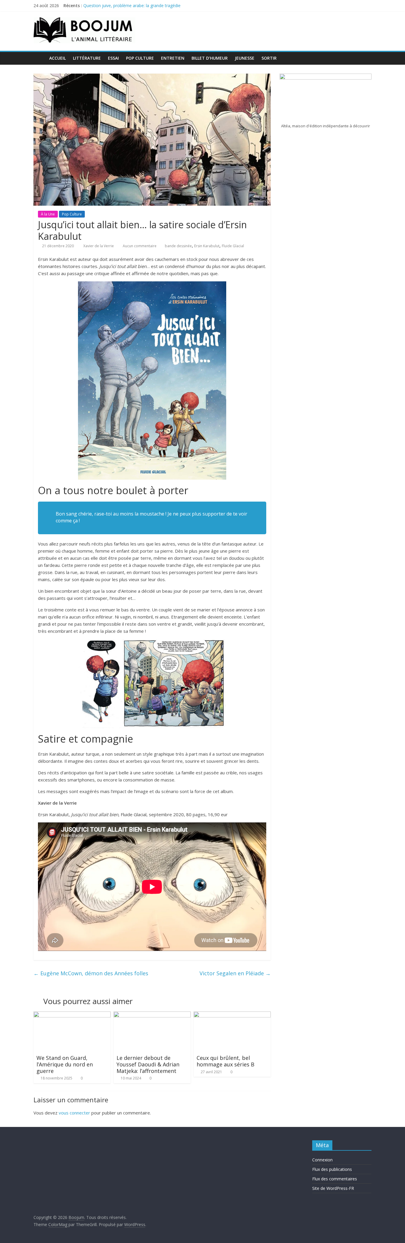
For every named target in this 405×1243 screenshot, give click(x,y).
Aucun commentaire (139, 245)
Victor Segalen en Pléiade (235, 973)
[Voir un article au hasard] (365, 58)
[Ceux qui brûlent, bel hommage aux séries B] (232, 1015)
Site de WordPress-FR (333, 1188)
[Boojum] (40, 58)
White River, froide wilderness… (113, 5)
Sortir (269, 58)
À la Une (48, 214)
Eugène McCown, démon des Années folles (91, 973)
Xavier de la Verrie (99, 245)
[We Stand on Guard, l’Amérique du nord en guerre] (72, 1015)
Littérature (87, 58)
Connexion (322, 1160)
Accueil (57, 58)
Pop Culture (140, 58)
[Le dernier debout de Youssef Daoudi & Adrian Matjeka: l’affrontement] (152, 1015)
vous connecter (74, 1113)
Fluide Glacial (233, 245)
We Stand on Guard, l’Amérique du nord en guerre (64, 1064)
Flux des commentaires (334, 1179)
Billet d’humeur (210, 58)
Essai (113, 58)
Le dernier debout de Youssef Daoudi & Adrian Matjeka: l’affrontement (148, 1064)
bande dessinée (178, 245)
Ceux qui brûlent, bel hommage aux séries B (225, 1061)
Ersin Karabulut (206, 245)
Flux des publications (332, 1169)
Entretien (172, 58)
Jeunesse (244, 58)
